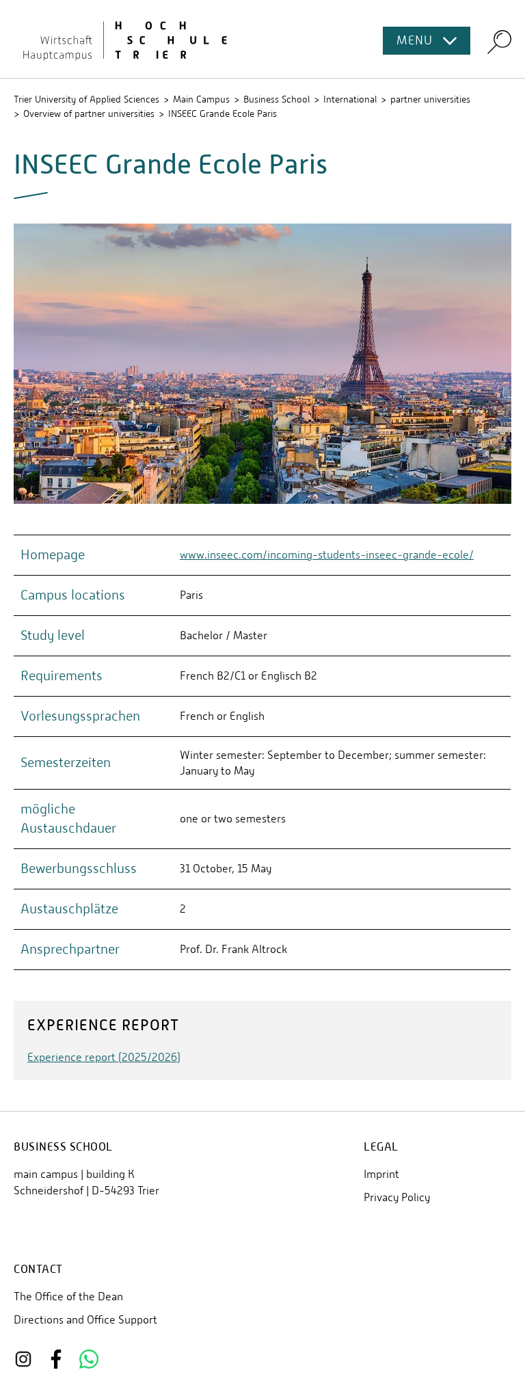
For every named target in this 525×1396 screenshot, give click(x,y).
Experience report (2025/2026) (103, 1057)
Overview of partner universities (88, 113)
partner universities (430, 99)
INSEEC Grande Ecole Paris (222, 113)
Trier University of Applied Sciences (86, 99)
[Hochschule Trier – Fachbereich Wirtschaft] (262, 39)
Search (499, 41)
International (350, 99)
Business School (276, 99)
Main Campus (201, 99)
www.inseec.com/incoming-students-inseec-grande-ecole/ (327, 554)
